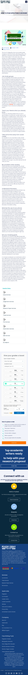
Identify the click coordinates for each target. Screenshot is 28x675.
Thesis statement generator (8, 651)
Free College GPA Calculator (8, 644)
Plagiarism (4, 594)
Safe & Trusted (14, 492)
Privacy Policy (5, 609)
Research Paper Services (9, 308)
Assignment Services (8, 301)
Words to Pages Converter (8, 649)
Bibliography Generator (7, 641)
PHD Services (5, 585)
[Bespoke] (14, 507)
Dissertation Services (8, 329)
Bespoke (14, 512)
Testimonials (4, 622)
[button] (26, 2)
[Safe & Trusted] (14, 486)
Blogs (4, 49)
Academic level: (8, 364)
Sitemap (4, 604)
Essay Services (7, 295)
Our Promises (5, 596)
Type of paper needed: (9, 358)
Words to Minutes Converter (8, 646)
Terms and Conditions (7, 606)
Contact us (14, 532)
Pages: (5, 408)
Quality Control (5, 599)
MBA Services (6, 335)
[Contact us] (14, 527)
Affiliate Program (5, 630)
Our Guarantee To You (7, 628)
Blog (3, 625)
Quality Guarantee (6, 601)
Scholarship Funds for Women (8, 611)
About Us (4, 620)
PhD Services (6, 322)
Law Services (5, 578)
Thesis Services (7, 315)
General (8, 49)
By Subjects (6, 342)
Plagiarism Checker (6, 639)
